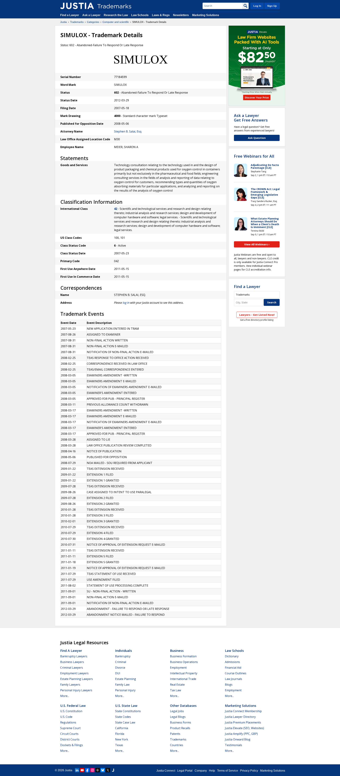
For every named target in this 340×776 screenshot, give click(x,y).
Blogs (229, 684)
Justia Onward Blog (237, 739)
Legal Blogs (178, 717)
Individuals (123, 650)
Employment (178, 668)
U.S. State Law (126, 705)
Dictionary (232, 656)
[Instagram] (92, 770)
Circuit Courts (69, 734)
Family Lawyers (70, 684)
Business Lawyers (72, 662)
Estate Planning (125, 679)
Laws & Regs (161, 15)
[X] (108, 770)
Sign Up (272, 5)
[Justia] (77, 6)
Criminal (120, 662)
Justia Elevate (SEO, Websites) (244, 728)
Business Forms (180, 722)
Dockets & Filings (71, 745)
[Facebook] (87, 770)
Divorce (120, 668)
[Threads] (97, 770)
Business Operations (184, 662)
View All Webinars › (257, 244)
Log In (257, 5)
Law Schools (140, 15)
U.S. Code (66, 717)
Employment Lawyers (74, 673)
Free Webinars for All (254, 156)
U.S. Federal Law (73, 705)
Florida (119, 734)
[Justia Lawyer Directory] (113, 770)
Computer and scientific (116, 22)
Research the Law (116, 15)
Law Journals (233, 679)
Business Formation (183, 656)
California (121, 728)
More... (64, 696)
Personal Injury (125, 690)
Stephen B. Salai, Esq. (128, 131)
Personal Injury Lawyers (76, 690)
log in (126, 303)
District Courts (70, 739)
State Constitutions (128, 711)
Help (212, 770)
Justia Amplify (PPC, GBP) (241, 734)
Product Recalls (180, 728)
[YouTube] (82, 770)
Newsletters (181, 15)
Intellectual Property (183, 673)
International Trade (183, 679)
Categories (93, 22)
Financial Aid (233, 668)
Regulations (68, 722)
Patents (175, 734)
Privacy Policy (249, 770)
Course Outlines (235, 673)
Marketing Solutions (205, 15)
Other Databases (183, 705)
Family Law (122, 684)
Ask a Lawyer (91, 15)
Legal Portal (184, 770)
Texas (119, 745)
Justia (63, 22)
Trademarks (77, 22)
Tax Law (175, 690)
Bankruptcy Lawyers (73, 656)
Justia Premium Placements (243, 722)
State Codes (123, 717)
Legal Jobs (177, 711)
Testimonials (233, 745)
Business (177, 650)
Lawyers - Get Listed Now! (256, 314)
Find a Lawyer (69, 15)
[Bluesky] (103, 770)
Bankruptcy (123, 656)
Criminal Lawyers (71, 668)
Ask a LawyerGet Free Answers (251, 118)
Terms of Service (227, 770)
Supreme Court (70, 728)
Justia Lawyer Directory (240, 717)
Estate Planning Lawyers (76, 679)
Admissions (232, 662)
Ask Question (257, 138)
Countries (176, 745)
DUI (117, 673)
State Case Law (125, 722)
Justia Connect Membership (243, 711)
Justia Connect (165, 770)
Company (201, 770)
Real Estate (177, 684)
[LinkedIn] (77, 770)
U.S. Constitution (71, 711)
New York (121, 739)
